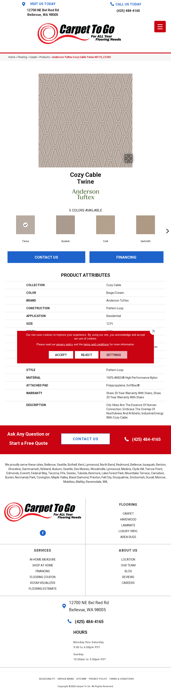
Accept (61, 355)
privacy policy (64, 344)
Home (11, 57)
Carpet (33, 57)
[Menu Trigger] (160, 26)
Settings (113, 355)
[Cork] (106, 224)
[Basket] (65, 224)
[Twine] (25, 224)
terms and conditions (96, 344)
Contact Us (46, 257)
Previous (3, 225)
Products (44, 57)
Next (168, 225)
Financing (126, 257)
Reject (86, 355)
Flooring (22, 57)
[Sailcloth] (146, 224)
